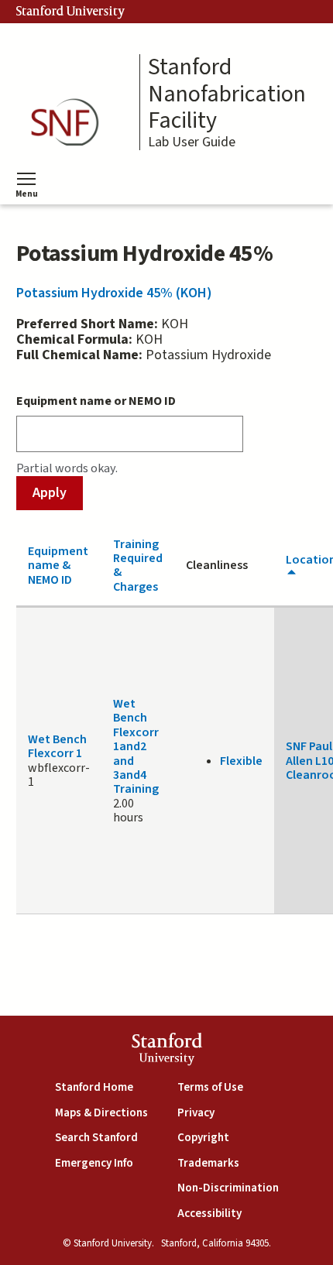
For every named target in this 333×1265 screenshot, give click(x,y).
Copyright (203, 1138)
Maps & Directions (101, 1113)
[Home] (70, 122)
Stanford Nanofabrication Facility (227, 94)
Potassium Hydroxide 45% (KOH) (114, 293)
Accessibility (209, 1213)
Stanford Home (94, 1087)
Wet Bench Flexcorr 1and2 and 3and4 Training (136, 746)
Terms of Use (210, 1087)
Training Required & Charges (138, 565)
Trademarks (208, 1163)
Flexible (241, 761)
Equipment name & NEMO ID (58, 565)
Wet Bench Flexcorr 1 (57, 746)
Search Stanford (96, 1138)
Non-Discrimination (228, 1188)
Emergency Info (94, 1163)
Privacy (196, 1113)
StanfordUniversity (167, 1051)
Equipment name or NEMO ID (96, 401)
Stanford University (70, 11)
